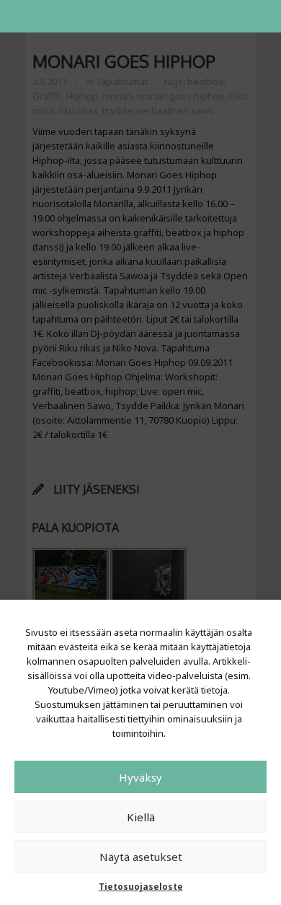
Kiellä (141, 817)
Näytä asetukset (140, 856)
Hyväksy (140, 777)
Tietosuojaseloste (141, 886)
